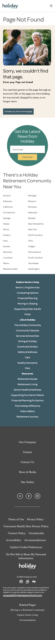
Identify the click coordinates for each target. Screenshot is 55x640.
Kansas (6, 246)
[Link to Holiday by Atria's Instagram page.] (37, 496)
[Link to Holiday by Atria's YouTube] (20, 496)
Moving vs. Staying (27, 303)
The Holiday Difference (27, 405)
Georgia (6, 218)
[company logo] (10, 5)
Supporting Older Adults (27, 309)
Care (27, 357)
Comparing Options (27, 292)
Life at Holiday (27, 319)
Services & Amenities (27, 335)
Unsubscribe (36, 533)
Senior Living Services (27, 287)
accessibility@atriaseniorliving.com (22, 595)
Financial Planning (27, 298)
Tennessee (33, 263)
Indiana (6, 235)
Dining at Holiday (27, 341)
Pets (27, 368)
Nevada (31, 218)
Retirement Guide (27, 379)
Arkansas (7, 201)
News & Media (27, 472)
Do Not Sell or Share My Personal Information (26, 556)
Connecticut (9, 212)
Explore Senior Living (27, 282)
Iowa (5, 240)
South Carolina (35, 257)
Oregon (31, 246)
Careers (27, 452)
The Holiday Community (27, 325)
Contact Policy (17, 533)
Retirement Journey (27, 416)
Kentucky (7, 252)
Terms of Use (16, 519)
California (8, 206)
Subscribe (28, 157)
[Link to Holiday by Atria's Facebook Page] (29, 496)
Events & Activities (27, 346)
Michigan (32, 195)
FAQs (28, 314)
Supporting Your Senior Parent (27, 395)
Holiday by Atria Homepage (18, 111)
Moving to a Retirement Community (28, 610)
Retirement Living (27, 384)
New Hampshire (35, 223)
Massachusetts (10, 269)
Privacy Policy (35, 519)
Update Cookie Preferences (26, 547)
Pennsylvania (34, 252)
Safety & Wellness (27, 352)
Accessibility (13, 540)
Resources (27, 373)
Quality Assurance (27, 362)
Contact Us (27, 462)
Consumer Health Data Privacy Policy (26, 526)
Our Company (27, 442)
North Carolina (35, 235)
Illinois (6, 229)
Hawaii (6, 223)
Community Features (27, 330)
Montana (32, 206)
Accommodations (35, 540)
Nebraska (32, 212)
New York (32, 229)
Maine (6, 263)
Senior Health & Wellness (27, 389)
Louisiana (7, 257)
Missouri (32, 201)
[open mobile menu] (51, 5)
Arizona (6, 195)
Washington (34, 269)
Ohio (30, 240)
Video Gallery (27, 411)
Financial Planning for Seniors (28, 400)
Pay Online (27, 482)
